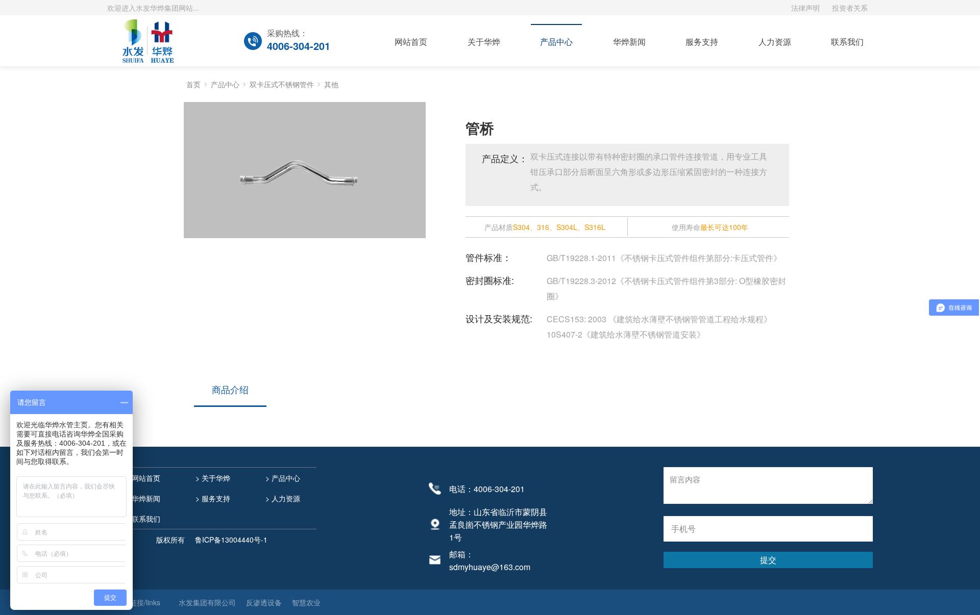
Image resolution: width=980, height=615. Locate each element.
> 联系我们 (142, 519)
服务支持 (701, 41)
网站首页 (411, 41)
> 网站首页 (142, 478)
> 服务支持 (211, 498)
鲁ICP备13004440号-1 (231, 539)
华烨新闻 (629, 41)
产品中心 (556, 41)
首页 (193, 84)
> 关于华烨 (211, 478)
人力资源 (774, 41)
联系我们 (847, 41)
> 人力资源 (281, 498)
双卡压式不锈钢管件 (282, 84)
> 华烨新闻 (142, 498)
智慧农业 (306, 602)
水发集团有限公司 (207, 602)
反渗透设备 (264, 602)
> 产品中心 (281, 478)
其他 (331, 84)
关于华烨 (484, 41)
